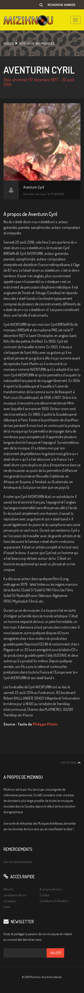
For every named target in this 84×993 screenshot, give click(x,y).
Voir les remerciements (18, 862)
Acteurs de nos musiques (36, 43)
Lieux (7, 907)
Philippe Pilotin (45, 724)
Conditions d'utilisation (54, 901)
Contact (44, 895)
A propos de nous (51, 889)
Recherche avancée (62, 5)
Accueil (9, 43)
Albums (8, 889)
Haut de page (68, 762)
